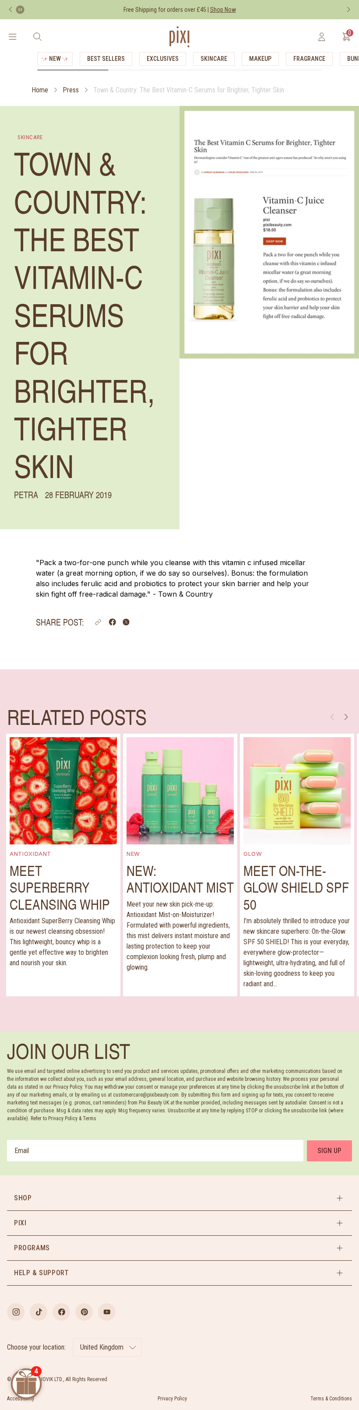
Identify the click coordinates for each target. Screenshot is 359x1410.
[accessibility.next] (348, 10)
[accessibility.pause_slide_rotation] (20, 9)
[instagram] (16, 1312)
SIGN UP (329, 1150)
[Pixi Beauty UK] (179, 36)
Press (71, 90)
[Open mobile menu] (12, 37)
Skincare (214, 58)
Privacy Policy (172, 1399)
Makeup (260, 58)
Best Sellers (106, 58)
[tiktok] (38, 1312)
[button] (98, 622)
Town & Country (185, 594)
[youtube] (107, 1312)
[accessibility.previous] (10, 10)
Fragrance (309, 58)
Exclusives (163, 58)
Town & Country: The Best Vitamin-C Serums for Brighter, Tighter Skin (188, 90)
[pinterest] (84, 1312)
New (55, 58)
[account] (321, 37)
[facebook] (61, 1312)
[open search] (37, 37)
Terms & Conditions (331, 1399)
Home (40, 90)
